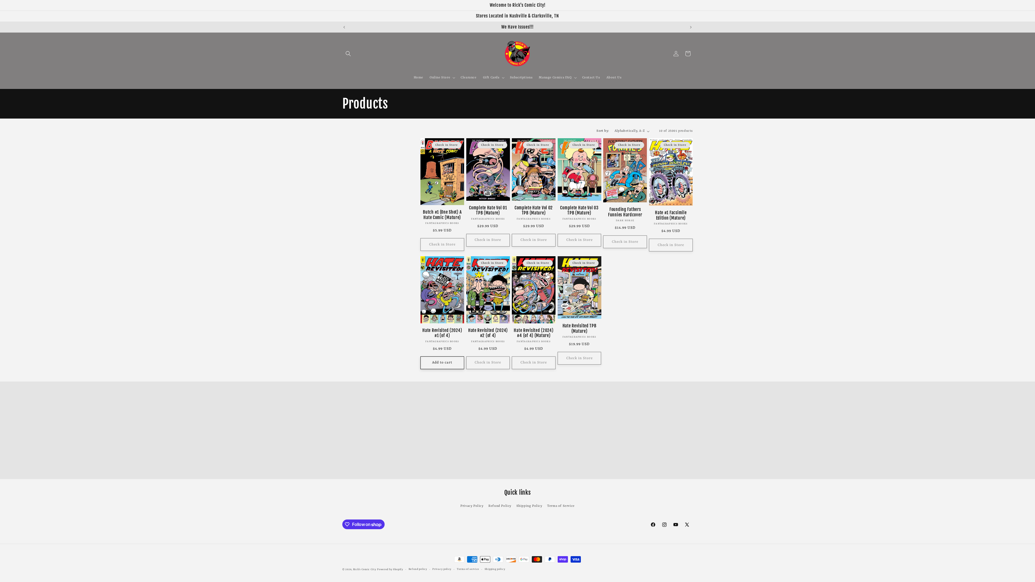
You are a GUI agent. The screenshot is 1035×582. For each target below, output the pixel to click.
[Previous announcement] (344, 27)
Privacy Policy (471, 506)
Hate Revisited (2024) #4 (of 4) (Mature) (533, 333)
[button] (348, 54)
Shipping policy (495, 569)
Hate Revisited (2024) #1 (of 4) (442, 333)
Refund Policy (499, 506)
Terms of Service (561, 506)
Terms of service (468, 569)
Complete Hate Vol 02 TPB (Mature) (534, 210)
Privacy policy (441, 569)
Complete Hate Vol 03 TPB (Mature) (579, 210)
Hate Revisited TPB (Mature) (579, 328)
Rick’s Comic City (364, 569)
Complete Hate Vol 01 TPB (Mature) (488, 210)
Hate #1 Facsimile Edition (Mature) (670, 215)
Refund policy (418, 569)
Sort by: (602, 131)
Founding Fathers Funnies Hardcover (625, 212)
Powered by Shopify (390, 569)
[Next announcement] (691, 27)
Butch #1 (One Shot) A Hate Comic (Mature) (442, 215)
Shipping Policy (529, 506)
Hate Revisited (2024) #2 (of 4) (488, 333)
